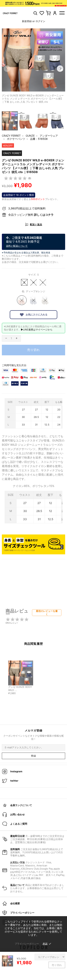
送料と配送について (17, 245)
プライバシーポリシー (27, 943)
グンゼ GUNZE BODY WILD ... (20, 689)
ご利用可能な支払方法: (14, 365)
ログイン (40, 21)
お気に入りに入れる (36, 314)
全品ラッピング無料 (31, 214)
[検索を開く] (35, 13)
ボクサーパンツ (16, 138)
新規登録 (27, 21)
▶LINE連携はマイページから (36, 329)
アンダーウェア (49, 135)
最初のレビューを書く (47, 612)
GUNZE (30, 135)
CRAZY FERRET (11, 135)
